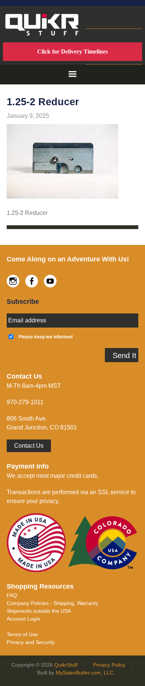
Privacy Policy (109, 665)
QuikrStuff (66, 665)
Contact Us (29, 445)
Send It (124, 355)
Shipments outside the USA (39, 611)
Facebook (31, 281)
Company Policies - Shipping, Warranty (52, 603)
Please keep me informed (45, 336)
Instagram (13, 281)
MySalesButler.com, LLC (84, 673)
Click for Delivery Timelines (72, 51)
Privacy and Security (31, 642)
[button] (72, 74)
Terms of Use (22, 634)
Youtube (50, 281)
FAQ (12, 595)
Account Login (23, 619)
